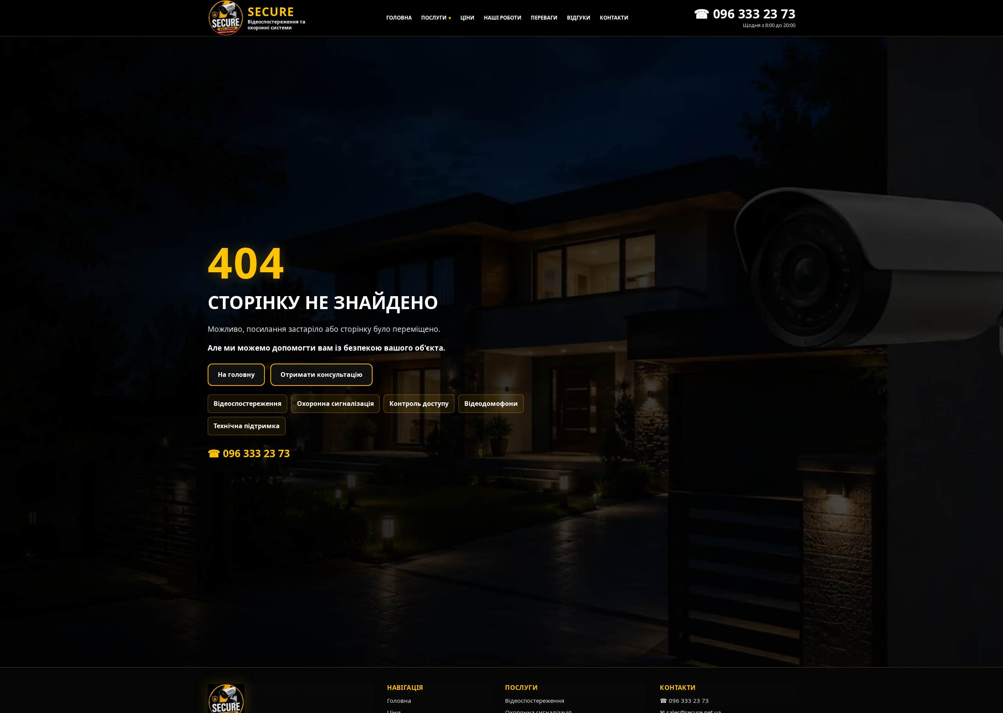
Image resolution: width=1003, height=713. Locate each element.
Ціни (467, 17)
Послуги (436, 17)
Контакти (614, 17)
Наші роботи (502, 17)
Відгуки (578, 17)
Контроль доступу (419, 403)
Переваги (544, 17)
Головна (399, 17)
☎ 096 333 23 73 (249, 453)
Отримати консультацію (321, 374)
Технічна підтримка (247, 426)
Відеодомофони (491, 403)
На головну (236, 374)
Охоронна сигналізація (335, 403)
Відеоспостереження (247, 403)
